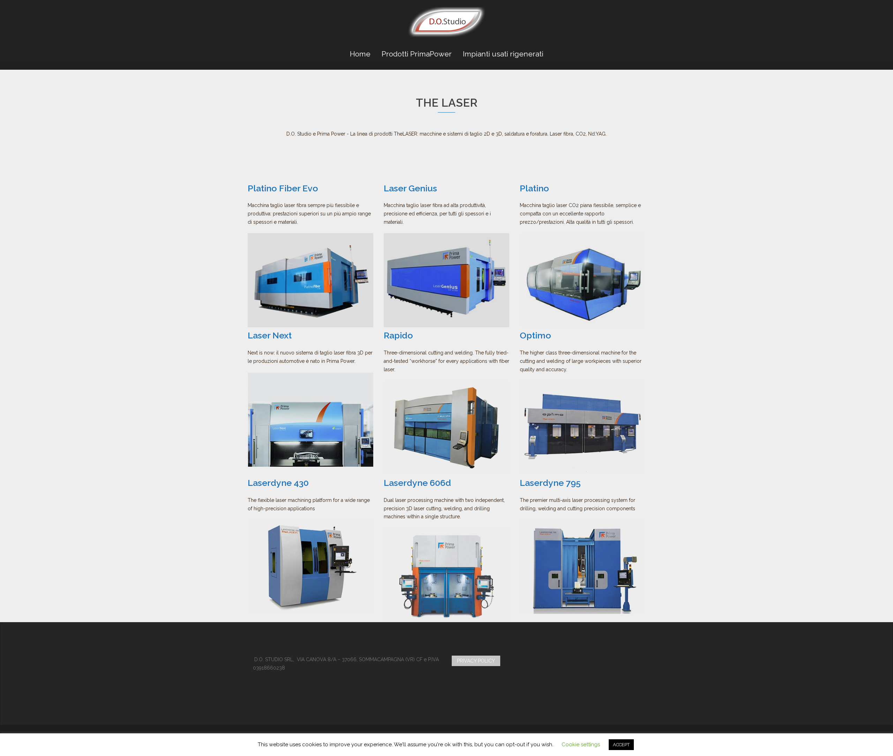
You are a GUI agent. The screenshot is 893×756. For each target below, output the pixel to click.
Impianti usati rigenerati (503, 53)
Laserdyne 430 (278, 483)
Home (360, 53)
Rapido (398, 335)
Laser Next (270, 335)
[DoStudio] (447, 24)
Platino (534, 188)
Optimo (535, 335)
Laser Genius (410, 188)
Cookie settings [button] (581, 744)
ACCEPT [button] (621, 744)
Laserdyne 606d (417, 483)
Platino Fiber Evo (283, 188)
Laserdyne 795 (550, 483)
